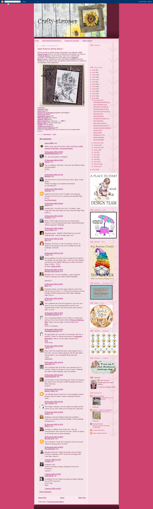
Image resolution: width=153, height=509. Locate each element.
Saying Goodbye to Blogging (101, 425)
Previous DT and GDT (72, 41)
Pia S (46, 300)
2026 (94, 70)
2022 (94, 79)
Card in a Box (97, 130)
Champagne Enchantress (101, 102)
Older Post (82, 498)
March (96, 161)
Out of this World (98, 139)
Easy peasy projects (100, 123)
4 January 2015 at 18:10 (53, 488)
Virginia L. (48, 217)
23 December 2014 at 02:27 (54, 284)
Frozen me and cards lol (101, 125)
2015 (94, 96)
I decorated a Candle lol (100, 106)
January (96, 166)
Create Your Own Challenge (102, 128)
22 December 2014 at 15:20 (54, 239)
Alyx (46, 240)
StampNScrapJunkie (52, 315)
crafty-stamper (104, 380)
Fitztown (40, 109)
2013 (94, 169)
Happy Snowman (98, 137)
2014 (94, 98)
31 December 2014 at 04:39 (54, 447)
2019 (94, 86)
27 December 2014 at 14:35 (54, 424)
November (97, 143)
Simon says (42, 114)
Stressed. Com (98, 114)
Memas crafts (42, 123)
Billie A (47, 426)
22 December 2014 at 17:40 (54, 253)
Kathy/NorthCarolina (52, 153)
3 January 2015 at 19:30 (53, 474)
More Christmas (98, 116)
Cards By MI (49, 476)
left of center (42, 121)
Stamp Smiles (56, 266)
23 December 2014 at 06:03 (54, 298)
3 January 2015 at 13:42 (53, 460)
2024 (94, 74)
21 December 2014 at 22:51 (54, 216)
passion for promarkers (46, 113)
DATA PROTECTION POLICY (51, 41)
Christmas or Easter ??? (101, 118)
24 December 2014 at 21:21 (54, 375)
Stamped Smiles (98, 424)
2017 (94, 91)
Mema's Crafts (49, 391)
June (95, 154)
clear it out (41, 111)
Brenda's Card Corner (52, 271)
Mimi (46, 286)
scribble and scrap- (44, 126)
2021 (94, 82)
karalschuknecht (50, 376)
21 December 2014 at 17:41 (54, 175)
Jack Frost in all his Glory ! (101, 111)
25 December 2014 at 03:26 (54, 389)
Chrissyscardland (98, 396)
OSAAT (40, 124)
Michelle (48, 176)
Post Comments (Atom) (55, 502)
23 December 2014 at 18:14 (54, 313)
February (97, 164)
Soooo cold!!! (97, 132)
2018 (94, 89)
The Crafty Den (50, 449)
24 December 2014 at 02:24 (54, 329)
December (97, 100)
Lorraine (48, 461)
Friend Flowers (105, 411)
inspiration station (44, 116)
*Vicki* (47, 255)
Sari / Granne (49, 403)
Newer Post (42, 498)
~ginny (47, 347)
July (95, 152)
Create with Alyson (99, 430)
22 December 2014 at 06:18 (54, 228)
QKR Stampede (43, 118)
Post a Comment (45, 492)
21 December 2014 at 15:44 (54, 160)
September (97, 147)
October (96, 145)
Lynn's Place (49, 230)
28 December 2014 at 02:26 (54, 437)
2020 (94, 84)
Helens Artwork (87, 41)
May (95, 157)
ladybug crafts (42, 119)
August (96, 150)
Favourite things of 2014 (101, 109)
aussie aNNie (49, 143)
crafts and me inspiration (46, 128)
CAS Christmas (98, 121)
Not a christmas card (100, 104)
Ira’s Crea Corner (50, 200)
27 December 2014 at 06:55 (54, 412)
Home (37, 41)
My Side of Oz (49, 438)
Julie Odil (48, 364)
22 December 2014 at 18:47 (54, 270)
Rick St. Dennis (44, 56)
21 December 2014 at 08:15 (54, 152)
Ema (46, 324)
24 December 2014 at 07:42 (54, 362)
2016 (94, 93)
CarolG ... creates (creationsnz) (102, 410)
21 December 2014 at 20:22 (54, 203)
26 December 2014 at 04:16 (54, 402)
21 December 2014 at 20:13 (54, 189)
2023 (94, 77)
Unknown (48, 191)
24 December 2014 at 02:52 (54, 346)
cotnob (47, 162)
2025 (94, 72)
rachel (47, 205)
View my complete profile (107, 387)
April (95, 159)
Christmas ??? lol (99, 135)
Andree (47, 414)
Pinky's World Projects (100, 433)
